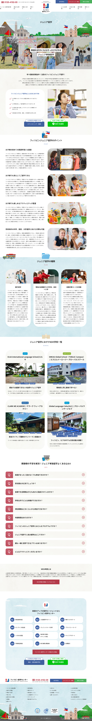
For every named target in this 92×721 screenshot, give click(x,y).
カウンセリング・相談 (74, 1)
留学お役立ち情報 (10, 697)
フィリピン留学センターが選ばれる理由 (46, 652)
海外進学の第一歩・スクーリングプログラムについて (20, 247)
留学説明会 (61, 1)
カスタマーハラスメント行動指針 (78, 699)
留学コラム (9, 701)
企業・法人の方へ (54, 695)
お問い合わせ (74, 695)
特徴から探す (9, 692)
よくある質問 (53, 690)
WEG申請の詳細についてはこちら (46, 582)
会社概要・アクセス (54, 692)
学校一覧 (8, 695)
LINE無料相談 (74, 688)
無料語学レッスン (32, 692)
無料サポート (31, 690)
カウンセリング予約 (75, 690)
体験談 (7, 699)
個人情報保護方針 (75, 697)
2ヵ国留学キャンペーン (33, 695)
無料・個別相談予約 (34, 662)
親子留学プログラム (32, 699)
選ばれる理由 (9, 690)
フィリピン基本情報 (11, 688)
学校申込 (73, 692)
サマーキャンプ (31, 697)
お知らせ (52, 688)
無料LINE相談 (86, 1)
